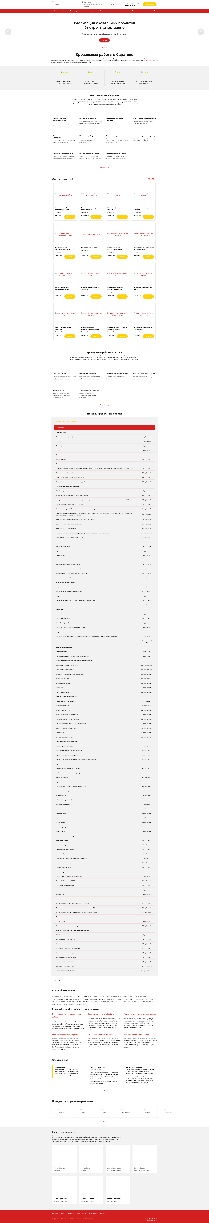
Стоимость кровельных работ (65, 421)
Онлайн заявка (149, 4)
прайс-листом (146, 59)
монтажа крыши (148, 60)
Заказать (57, 43)
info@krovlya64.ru (152, 1220)
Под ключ (57, 980)
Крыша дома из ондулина (89, 247)
